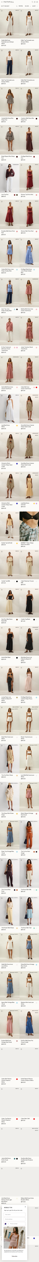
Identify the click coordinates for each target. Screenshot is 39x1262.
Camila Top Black (25, 619)
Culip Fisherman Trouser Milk (27, 582)
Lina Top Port (4, 194)
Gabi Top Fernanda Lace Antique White (7, 81)
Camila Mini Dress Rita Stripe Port (7, 119)
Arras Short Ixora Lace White (7, 737)
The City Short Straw (7, 775)
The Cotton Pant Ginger (25, 852)
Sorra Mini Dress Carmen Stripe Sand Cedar (27, 426)
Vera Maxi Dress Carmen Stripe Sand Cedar (27, 464)
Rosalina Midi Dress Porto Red (8, 232)
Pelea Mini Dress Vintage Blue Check (27, 965)
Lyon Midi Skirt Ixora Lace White (27, 776)
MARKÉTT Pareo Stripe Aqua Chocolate (27, 543)
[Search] (32, 2)
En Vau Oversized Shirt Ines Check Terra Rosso (6, 349)
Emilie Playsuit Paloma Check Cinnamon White (27, 1079)
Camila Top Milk (5, 581)
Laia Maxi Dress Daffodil (25, 504)
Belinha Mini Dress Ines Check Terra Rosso (27, 309)
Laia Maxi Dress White (5, 426)
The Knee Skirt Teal (26, 927)
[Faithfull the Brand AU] (9, 1)
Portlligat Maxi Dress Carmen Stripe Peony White (26, 699)
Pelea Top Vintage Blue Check (7, 852)
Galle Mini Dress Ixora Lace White (7, 965)
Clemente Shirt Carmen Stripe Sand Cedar (6, 505)
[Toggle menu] (2, 2)
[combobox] (6, 1224)
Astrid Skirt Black (5, 657)
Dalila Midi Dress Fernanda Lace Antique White (7, 42)
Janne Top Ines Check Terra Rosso (27, 348)
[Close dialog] (25, 1207)
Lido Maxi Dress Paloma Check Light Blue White (6, 1200)
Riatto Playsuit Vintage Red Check (27, 814)
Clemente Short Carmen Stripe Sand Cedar (6, 465)
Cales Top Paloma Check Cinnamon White (6, 1120)
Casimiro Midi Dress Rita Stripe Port (27, 119)
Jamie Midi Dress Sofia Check (6, 1159)
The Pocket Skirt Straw (7, 927)
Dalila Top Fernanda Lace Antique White (27, 41)
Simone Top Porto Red (27, 194)
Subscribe (14, 1256)
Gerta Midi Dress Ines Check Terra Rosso (7, 387)
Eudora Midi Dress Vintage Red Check (6, 1041)
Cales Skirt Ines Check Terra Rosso (26, 387)
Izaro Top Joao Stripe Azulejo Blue (6, 309)
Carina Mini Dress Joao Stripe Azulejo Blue (7, 270)
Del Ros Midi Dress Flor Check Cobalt (27, 1041)
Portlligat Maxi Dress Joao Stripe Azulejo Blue (26, 271)
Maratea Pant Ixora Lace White (27, 1003)
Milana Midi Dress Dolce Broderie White (27, 1199)
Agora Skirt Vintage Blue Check (7, 1003)
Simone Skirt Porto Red (27, 231)
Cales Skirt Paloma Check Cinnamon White (6, 1080)
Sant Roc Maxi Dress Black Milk (6, 620)
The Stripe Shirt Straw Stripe (7, 814)
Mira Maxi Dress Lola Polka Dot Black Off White (26, 659)
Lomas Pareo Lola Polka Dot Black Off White (6, 699)
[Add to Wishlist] (2, 10)
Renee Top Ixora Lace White (26, 737)
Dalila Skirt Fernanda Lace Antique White (27, 81)
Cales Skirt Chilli (25, 1118)
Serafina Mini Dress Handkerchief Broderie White (27, 1160)
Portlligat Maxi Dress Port (26, 157)
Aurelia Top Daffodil (6, 543)
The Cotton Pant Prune (6, 890)
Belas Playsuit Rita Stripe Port (8, 157)
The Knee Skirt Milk (26, 889)
